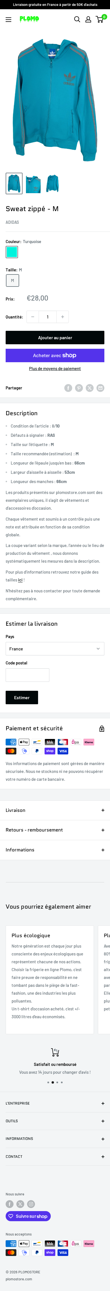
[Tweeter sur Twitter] (90, 388)
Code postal (16, 662)
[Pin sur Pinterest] (79, 388)
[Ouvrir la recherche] (77, 19)
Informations (20, 849)
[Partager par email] (100, 388)
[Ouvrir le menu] (8, 19)
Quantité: (14, 316)
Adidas (12, 222)
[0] (99, 19)
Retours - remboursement (34, 829)
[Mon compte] (88, 19)
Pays (10, 636)
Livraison (15, 810)
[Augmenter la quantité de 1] (63, 317)
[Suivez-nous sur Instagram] (31, 1204)
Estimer (22, 697)
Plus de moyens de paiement (55, 368)
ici (20, 579)
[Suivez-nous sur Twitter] (20, 1204)
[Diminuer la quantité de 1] (33, 317)
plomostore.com (19, 1279)
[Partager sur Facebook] (68, 388)
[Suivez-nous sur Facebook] (10, 1204)
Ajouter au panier (55, 337)
